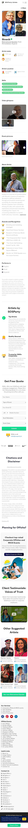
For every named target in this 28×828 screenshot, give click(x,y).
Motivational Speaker (10, 42)
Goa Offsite (6, 723)
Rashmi (16, 658)
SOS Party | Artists (11, 2)
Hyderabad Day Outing (9, 735)
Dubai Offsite (6, 728)
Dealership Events (8, 740)
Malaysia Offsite (7, 745)
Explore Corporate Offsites (14, 554)
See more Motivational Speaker (14, 694)
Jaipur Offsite (6, 737)
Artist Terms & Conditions (10, 765)
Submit (14, 428)
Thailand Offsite (7, 727)
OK (24, 819)
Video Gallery (6, 756)
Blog (3, 758)
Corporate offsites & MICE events (12, 708)
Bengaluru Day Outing (9, 733)
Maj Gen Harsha (6, 658)
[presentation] (4, 147)
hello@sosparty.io (16, 436)
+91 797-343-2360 (8, 809)
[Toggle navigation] (25, 2)
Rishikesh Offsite (7, 742)
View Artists (6, 711)
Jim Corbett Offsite (8, 738)
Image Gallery (6, 755)
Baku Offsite (6, 743)
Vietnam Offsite (7, 730)
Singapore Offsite (8, 732)
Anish (16, 684)
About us (5, 753)
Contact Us (6, 766)
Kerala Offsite (6, 725)
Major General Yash (7, 684)
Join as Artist (6, 760)
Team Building (6, 709)
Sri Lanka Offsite (7, 746)
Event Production (7, 713)
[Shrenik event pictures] (14, 147)
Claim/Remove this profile (14, 467)
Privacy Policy (6, 761)
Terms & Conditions (8, 763)
